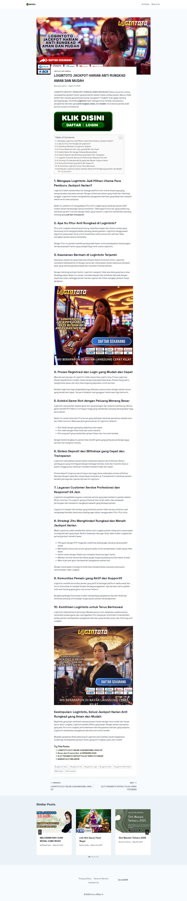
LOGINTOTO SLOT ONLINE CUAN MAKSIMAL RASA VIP (80, 750)
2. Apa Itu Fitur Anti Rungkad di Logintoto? (73, 144)
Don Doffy (85, 845)
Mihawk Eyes (46, 845)
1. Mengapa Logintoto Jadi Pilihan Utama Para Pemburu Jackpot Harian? (85, 141)
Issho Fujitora (126, 842)
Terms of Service (101, 878)
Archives (145, 4)
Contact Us (94, 882)
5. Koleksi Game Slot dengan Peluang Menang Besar (77, 152)
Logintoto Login (91, 767)
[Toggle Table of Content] (119, 138)
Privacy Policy (85, 878)
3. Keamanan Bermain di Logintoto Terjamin (74, 146)
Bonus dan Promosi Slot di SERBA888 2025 (77, 753)
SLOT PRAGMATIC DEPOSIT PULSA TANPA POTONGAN (80, 756)
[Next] (147, 832)
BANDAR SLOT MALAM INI (68, 759)
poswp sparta (61, 86)
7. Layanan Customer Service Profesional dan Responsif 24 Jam (82, 158)
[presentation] (54, 821)
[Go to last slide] (40, 832)
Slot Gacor (59, 771)
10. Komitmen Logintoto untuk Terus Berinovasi (76, 166)
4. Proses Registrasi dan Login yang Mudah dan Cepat (78, 149)
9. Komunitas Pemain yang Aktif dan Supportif (75, 163)
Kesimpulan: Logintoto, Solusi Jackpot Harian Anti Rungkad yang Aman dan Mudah (89, 169)
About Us (156, 4)
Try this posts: (66, 171)
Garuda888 (123, 880)
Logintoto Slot (106, 767)
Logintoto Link (76, 767)
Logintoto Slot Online (122, 767)
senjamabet (80, 389)
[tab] (89, 856)
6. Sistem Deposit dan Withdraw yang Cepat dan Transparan (80, 155)
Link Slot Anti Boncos (62, 71)
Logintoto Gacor (61, 767)
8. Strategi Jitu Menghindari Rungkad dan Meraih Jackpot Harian (82, 160)
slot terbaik (70, 771)
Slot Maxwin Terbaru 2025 (132, 837)
